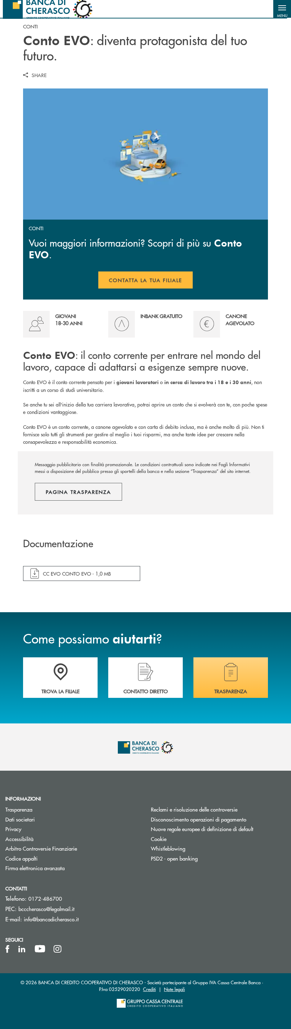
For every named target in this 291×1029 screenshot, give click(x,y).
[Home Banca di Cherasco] (47, 9)
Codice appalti (21, 858)
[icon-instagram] (57, 949)
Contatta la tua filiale (151, 282)
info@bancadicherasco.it (51, 919)
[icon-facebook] (7, 949)
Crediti (149, 989)
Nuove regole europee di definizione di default (202, 829)
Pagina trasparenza (78, 491)
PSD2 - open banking (174, 858)
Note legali (174, 989)
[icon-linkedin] (22, 949)
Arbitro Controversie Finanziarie (68, 848)
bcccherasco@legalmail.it (46, 908)
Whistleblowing (168, 848)
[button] (282, 9)
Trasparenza (18, 809)
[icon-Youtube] (39, 949)
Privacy (13, 829)
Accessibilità (19, 838)
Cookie (158, 838)
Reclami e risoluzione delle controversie (194, 809)
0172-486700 (45, 898)
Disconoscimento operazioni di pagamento (218, 819)
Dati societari (20, 819)
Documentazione (58, 543)
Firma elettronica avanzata (35, 868)
